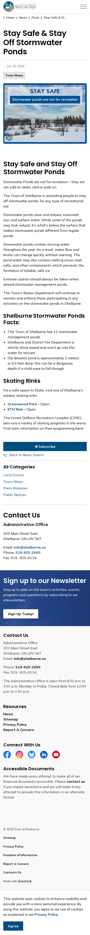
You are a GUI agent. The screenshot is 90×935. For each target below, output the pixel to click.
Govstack (24, 881)
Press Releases (15, 488)
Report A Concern (18, 730)
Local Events (13, 475)
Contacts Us (12, 872)
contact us (76, 781)
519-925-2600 (28, 552)
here (79, 428)
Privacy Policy (15, 724)
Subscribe (46, 446)
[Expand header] (83, 6)
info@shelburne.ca (30, 547)
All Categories (19, 467)
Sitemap (10, 719)
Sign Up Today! (21, 614)
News (8, 714)
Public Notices (14, 494)
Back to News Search (26, 455)
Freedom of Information (20, 855)
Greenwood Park (22, 404)
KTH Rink (15, 409)
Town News (14, 75)
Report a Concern (16, 864)
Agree (13, 926)
